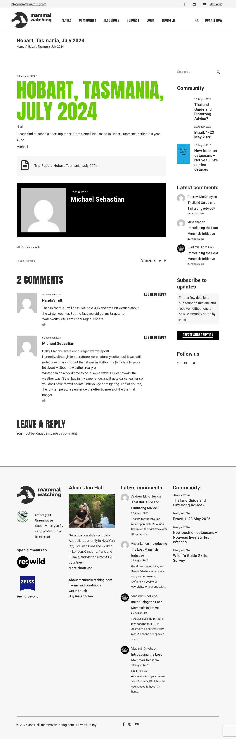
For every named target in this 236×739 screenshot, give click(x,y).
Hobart (20, 261)
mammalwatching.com (57, 725)
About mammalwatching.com (90, 580)
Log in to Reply (155, 294)
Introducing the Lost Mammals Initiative (149, 549)
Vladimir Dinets (198, 247)
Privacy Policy (86, 725)
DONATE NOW (213, 20)
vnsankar (194, 222)
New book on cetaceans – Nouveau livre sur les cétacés (206, 160)
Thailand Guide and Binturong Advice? (203, 112)
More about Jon (81, 568)
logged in (42, 433)
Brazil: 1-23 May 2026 (204, 135)
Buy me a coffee (81, 596)
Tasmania (30, 261)
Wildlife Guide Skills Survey (190, 558)
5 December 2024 (26, 76)
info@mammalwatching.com (28, 4)
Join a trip (216, 4)
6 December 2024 (51, 337)
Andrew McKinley (200, 197)
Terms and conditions (85, 585)
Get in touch (78, 591)
